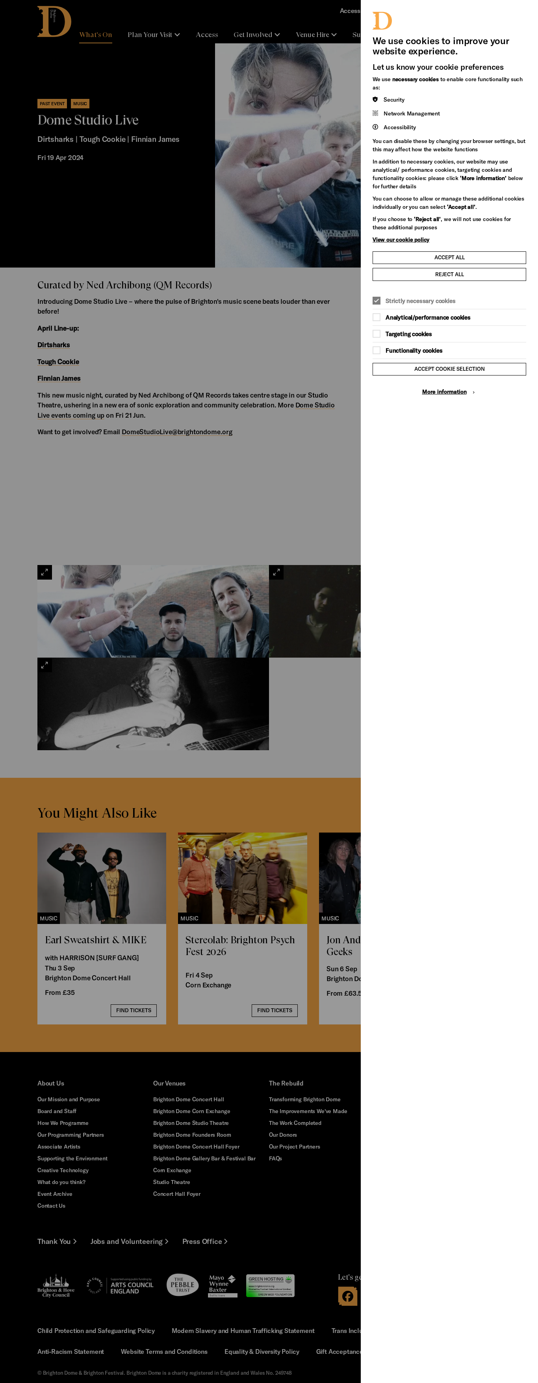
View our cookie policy (401, 239)
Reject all (449, 274)
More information (444, 391)
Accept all (449, 257)
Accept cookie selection (449, 369)
